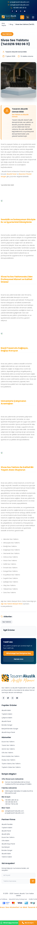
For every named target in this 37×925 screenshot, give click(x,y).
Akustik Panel (11, 174)
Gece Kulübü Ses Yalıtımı (10, 756)
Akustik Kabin (6, 710)
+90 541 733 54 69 (11, 804)
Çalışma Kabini (7, 718)
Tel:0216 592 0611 (7, 185)
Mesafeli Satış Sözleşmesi (18, 899)
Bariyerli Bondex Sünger (10, 729)
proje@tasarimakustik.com (14, 813)
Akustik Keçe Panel (8, 732)
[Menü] (33, 17)
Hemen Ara (18, 659)
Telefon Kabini (7, 857)
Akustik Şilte (6, 834)
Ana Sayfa (4, 24)
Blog (11, 24)
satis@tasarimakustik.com (14, 811)
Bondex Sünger (7, 725)
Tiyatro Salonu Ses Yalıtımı (11, 764)
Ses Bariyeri (6, 847)
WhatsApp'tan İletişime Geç (18, 653)
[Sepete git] (27, 17)
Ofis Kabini (5, 841)
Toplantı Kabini (7, 714)
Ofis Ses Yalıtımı (7, 753)
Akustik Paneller (7, 824)
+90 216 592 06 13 (11, 802)
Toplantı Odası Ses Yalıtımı (11, 767)
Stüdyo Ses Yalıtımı (8, 760)
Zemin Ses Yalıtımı (8, 749)
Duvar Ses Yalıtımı (8, 742)
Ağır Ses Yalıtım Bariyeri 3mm (12, 604)
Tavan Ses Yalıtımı (8, 745)
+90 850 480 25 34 (11, 800)
